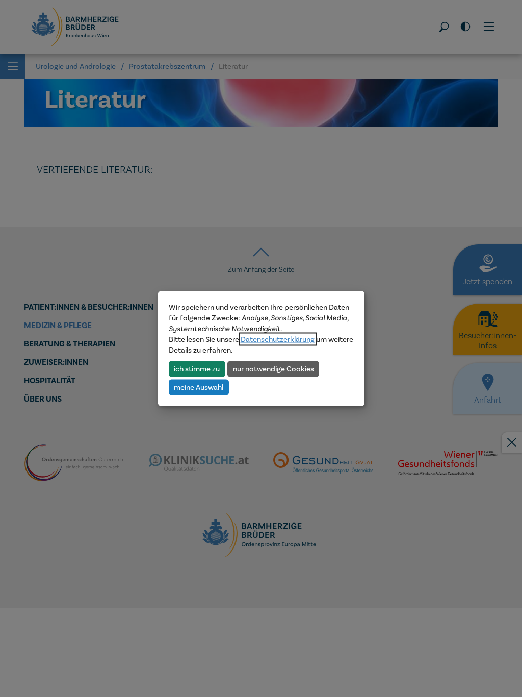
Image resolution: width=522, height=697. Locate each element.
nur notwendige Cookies (273, 368)
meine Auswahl (198, 386)
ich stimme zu (197, 368)
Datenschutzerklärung (278, 339)
